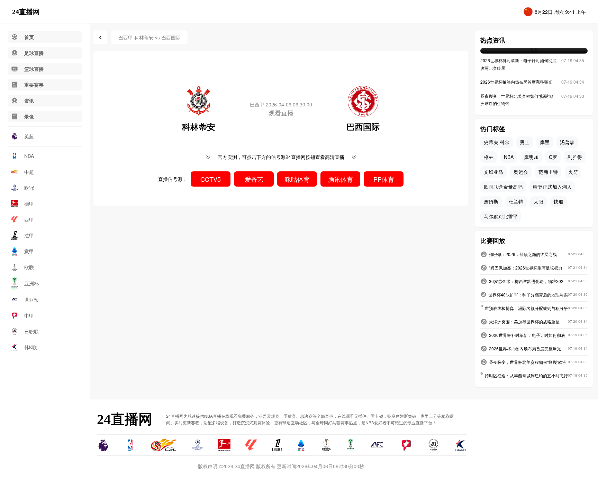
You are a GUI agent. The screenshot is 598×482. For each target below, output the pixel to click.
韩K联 (30, 347)
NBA (29, 155)
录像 (29, 116)
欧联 (29, 267)
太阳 (538, 201)
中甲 (29, 315)
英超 (29, 136)
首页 (29, 37)
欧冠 (29, 187)
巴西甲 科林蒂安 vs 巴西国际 (149, 37)
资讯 (29, 100)
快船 (558, 201)
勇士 (524, 142)
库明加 (531, 156)
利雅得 (575, 156)
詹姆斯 (491, 201)
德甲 (29, 203)
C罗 (553, 156)
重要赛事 (34, 84)
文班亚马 (493, 171)
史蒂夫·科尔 (496, 142)
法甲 (29, 235)
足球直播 (34, 52)
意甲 (29, 251)
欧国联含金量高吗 (503, 186)
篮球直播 (34, 68)
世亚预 (31, 299)
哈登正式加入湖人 (552, 186)
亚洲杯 (31, 283)
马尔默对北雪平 (501, 216)
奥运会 (521, 171)
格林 (488, 156)
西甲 (29, 219)
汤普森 (567, 142)
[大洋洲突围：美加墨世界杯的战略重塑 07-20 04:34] (534, 51)
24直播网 (26, 12)
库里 (545, 142)
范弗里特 (548, 171)
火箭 (573, 171)
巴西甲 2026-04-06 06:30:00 (281, 104)
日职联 (31, 331)
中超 (29, 171)
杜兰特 (516, 201)
